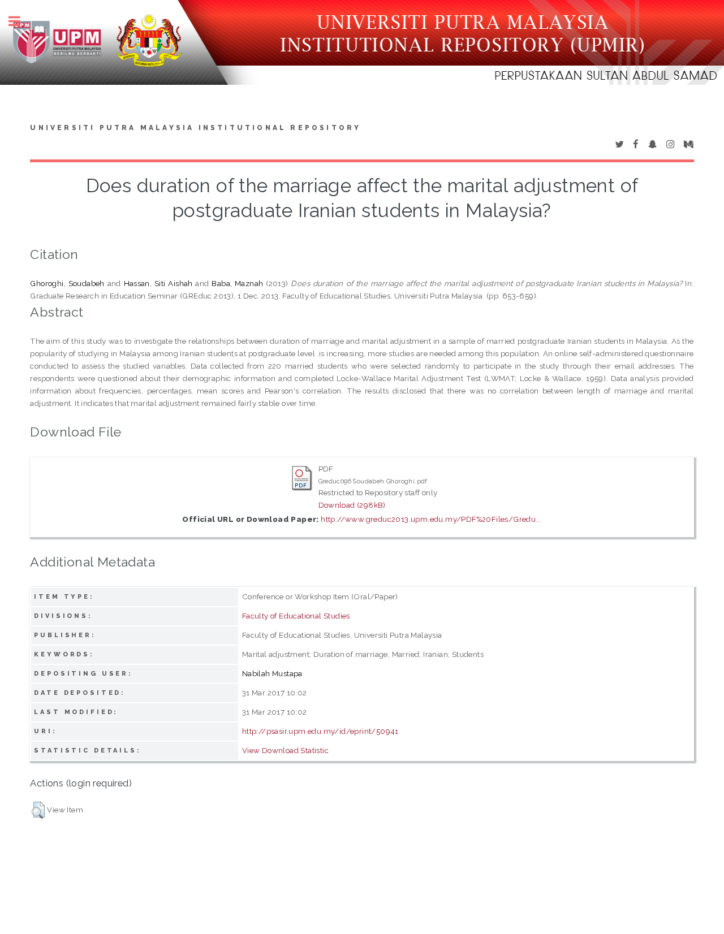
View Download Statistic (285, 750)
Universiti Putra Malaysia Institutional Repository (195, 128)
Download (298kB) (352, 504)
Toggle (20, 21)
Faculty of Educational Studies (296, 615)
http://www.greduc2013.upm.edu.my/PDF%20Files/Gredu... (431, 519)
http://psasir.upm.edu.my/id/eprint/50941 (320, 731)
